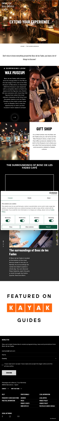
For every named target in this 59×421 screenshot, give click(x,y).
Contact (4, 388)
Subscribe (9, 373)
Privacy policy (43, 401)
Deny (10, 227)
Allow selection (29, 227)
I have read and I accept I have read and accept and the (28, 365)
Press (22, 401)
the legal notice (41, 364)
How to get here (15, 388)
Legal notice (43, 398)
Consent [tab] (10, 198)
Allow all (48, 227)
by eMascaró (53, 418)
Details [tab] (29, 198)
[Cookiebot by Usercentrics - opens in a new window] (50, 193)
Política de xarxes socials (47, 406)
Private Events (25, 403)
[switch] (22, 221)
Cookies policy (43, 403)
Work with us (25, 406)
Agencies (23, 398)
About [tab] (48, 198)
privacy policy (9, 366)
